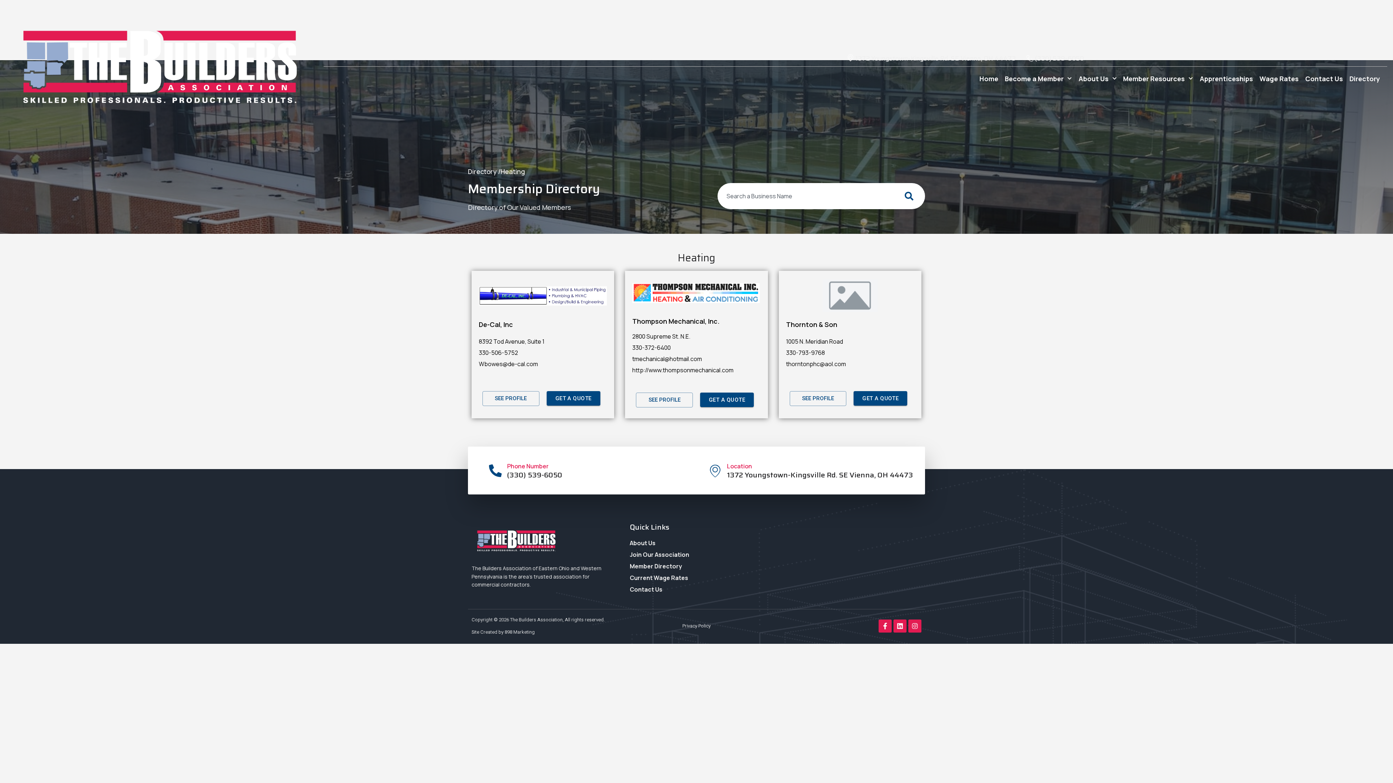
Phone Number (527, 466)
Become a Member (1034, 78)
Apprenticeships (1226, 78)
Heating (513, 171)
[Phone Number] (495, 470)
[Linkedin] (900, 626)
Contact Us (1324, 78)
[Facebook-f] (885, 626)
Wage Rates (1279, 78)
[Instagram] (914, 626)
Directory (1364, 78)
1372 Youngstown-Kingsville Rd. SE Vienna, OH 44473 (820, 475)
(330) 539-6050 (534, 475)
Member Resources (1154, 78)
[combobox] (807, 196)
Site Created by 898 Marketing (503, 632)
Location (739, 466)
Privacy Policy (696, 625)
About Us (1093, 78)
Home (988, 78)
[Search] (910, 196)
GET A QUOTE (573, 398)
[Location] (715, 470)
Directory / (484, 171)
